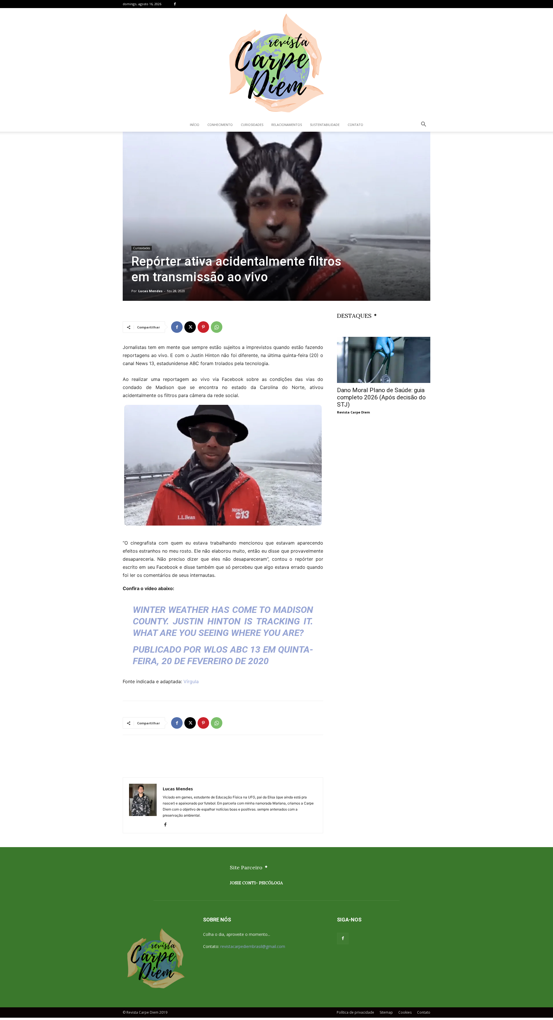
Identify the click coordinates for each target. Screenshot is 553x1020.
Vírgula (191, 681)
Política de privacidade (355, 1012)
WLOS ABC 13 (232, 649)
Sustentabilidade (325, 124)
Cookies (405, 1012)
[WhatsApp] (216, 327)
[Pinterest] (203, 327)
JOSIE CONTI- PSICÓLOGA (256, 882)
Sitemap (386, 1012)
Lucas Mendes (150, 291)
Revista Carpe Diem (353, 412)
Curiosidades (252, 124)
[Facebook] (175, 4)
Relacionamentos (286, 124)
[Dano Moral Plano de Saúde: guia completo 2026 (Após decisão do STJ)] (383, 360)
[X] (190, 327)
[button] (423, 125)
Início (194, 124)
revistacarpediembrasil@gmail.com (252, 946)
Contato (355, 124)
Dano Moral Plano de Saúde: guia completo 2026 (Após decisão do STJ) (381, 397)
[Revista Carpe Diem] (276, 63)
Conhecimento (220, 124)
